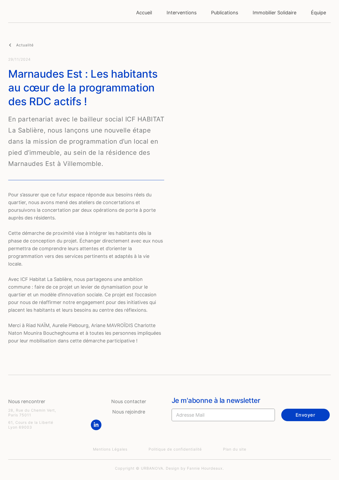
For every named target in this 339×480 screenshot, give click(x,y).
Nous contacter (128, 401)
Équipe (318, 12)
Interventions (182, 12)
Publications (224, 12)
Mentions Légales (110, 449)
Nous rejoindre (128, 412)
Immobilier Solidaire (274, 12)
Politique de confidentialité (175, 449)
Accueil (144, 12)
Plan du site (234, 449)
